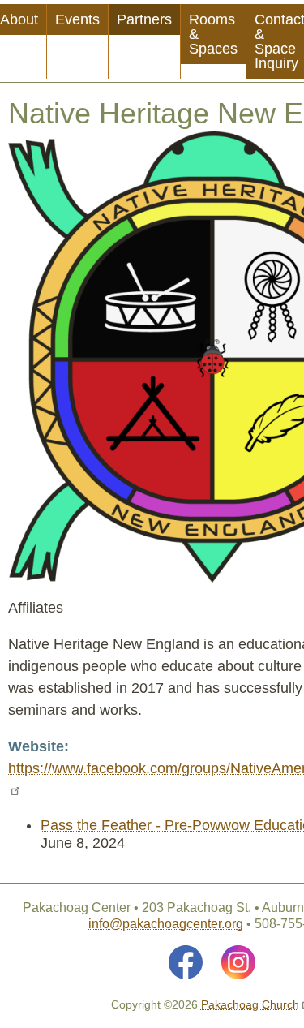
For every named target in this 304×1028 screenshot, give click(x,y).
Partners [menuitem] (144, 19)
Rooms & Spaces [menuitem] (213, 34)
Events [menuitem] (77, 19)
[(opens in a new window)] (186, 962)
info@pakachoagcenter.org (165, 924)
